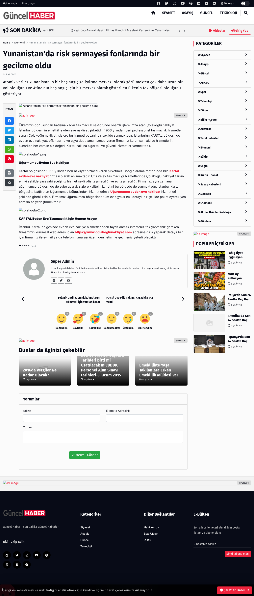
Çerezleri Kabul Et (236, 590)
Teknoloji (228, 13)
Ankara (205, 83)
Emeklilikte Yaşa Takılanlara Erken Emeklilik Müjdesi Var (158, 370)
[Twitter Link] (61, 281)
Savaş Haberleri (210, 184)
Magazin (205, 194)
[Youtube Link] (68, 281)
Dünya (204, 110)
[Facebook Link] (54, 281)
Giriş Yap (241, 31)
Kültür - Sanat (209, 175)
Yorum (27, 427)
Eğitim (204, 157)
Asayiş (187, 13)
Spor (203, 92)
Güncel (206, 13)
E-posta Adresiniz (118, 410)
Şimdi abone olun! (237, 553)
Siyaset (168, 13)
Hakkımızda (10, 3)
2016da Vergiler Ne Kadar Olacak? (40, 372)
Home (6, 42)
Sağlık (204, 166)
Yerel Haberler (209, 138)
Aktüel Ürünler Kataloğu (215, 212)
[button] (180, 30)
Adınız (27, 410)
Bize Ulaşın (28, 3)
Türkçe (228, 3)
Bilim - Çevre (208, 120)
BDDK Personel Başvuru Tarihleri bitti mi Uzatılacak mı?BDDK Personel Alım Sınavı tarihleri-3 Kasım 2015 (102, 365)
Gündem (205, 221)
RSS (149, 540)
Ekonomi (19, 42)
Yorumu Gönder (86, 455)
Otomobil (206, 203)
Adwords (205, 129)
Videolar (218, 31)
